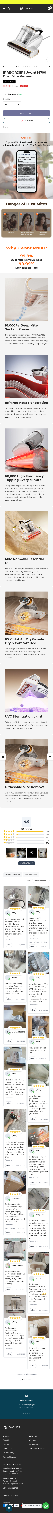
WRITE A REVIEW (26, 863)
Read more (9, 939)
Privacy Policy (8, 1453)
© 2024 (15, 1495)
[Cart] (49, 8)
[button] (11, 853)
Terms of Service (9, 1457)
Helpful (8, 945)
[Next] (49, 67)
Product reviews (12, 874)
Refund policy (34, 1444)
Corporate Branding (37, 1448)
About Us (6, 1440)
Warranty (32, 1440)
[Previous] (4, 67)
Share (5, 127)
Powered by (26, 1374)
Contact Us (7, 1448)
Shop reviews (31, 874)
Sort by (28, 881)
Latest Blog (7, 1444)
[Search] (9, 8)
